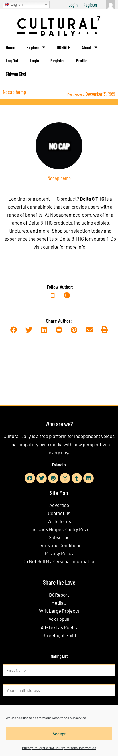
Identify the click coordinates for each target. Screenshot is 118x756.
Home (10, 47)
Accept (59, 733)
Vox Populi (59, 619)
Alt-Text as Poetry (59, 627)
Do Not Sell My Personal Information (59, 561)
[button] (13, 330)
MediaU (59, 603)
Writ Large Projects (59, 611)
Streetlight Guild (59, 635)
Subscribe (59, 537)
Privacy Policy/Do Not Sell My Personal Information (59, 748)
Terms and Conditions (59, 545)
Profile (81, 60)
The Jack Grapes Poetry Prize (59, 529)
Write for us (59, 521)
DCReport (59, 595)
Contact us (59, 513)
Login (73, 4)
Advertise (59, 505)
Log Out (12, 60)
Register (90, 4)
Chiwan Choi (16, 73)
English (16, 4)
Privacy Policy (59, 553)
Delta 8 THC (92, 198)
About (86, 47)
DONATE (63, 47)
